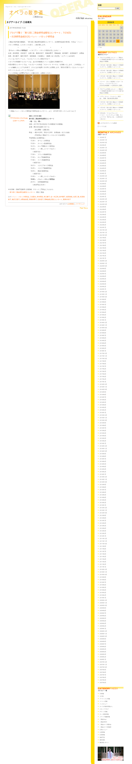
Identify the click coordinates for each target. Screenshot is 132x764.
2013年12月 (103, 477)
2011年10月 (103, 544)
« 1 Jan (100, 47)
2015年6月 (103, 430)
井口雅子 (47, 197)
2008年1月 (103, 659)
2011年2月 (103, 564)
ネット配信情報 (104, 714)
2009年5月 (103, 618)
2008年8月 (103, 641)
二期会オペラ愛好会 (105, 724)
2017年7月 (103, 366)
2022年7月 (103, 212)
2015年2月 (103, 441)
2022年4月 (103, 220)
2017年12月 (103, 353)
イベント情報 (103, 701)
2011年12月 (103, 538)
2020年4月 (103, 281)
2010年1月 (103, 598)
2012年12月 (103, 508)
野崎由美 (47, 199)
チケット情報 (103, 711)
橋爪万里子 (16, 199)
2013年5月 (103, 495)
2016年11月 (103, 387)
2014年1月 (103, 474)
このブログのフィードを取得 (108, 123)
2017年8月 (103, 364)
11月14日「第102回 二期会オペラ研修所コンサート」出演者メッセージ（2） (111, 71)
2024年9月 (103, 153)
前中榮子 (62, 197)
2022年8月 (103, 209)
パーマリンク (80, 204)
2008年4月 (103, 652)
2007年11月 (103, 664)
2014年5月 (103, 464)
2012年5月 (103, 526)
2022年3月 (103, 222)
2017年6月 (103, 369)
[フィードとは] (102, 126)
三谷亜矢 (33, 197)
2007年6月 (103, 677)
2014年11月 (103, 448)
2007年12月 (103, 662)
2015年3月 (103, 438)
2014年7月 (103, 459)
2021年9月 (103, 238)
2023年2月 (103, 194)
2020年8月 (103, 271)
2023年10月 (103, 181)
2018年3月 (103, 346)
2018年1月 (103, 351)
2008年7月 (103, 644)
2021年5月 (103, 248)
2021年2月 (103, 256)
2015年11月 (103, 418)
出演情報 (102, 735)
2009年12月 (103, 600)
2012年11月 (103, 510)
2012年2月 (103, 533)
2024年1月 (103, 173)
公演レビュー (103, 729)
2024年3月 (103, 168)
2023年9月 (103, 184)
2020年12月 (103, 261)
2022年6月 (103, 214)
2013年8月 (103, 487)
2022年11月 (103, 202)
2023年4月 (103, 191)
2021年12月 (103, 230)
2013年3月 (103, 500)
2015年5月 (103, 433)
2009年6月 (103, 616)
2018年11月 (103, 325)
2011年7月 (103, 551)
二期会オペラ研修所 (105, 727)
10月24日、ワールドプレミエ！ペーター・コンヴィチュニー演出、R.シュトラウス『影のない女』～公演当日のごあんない (111, 116)
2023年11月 (103, 178)
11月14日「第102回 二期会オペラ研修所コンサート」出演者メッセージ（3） (111, 66)
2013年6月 (103, 492)
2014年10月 (103, 451)
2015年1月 (103, 443)
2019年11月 (103, 294)
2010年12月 (103, 569)
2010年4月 (103, 590)
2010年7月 (103, 582)
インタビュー (103, 704)
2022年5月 (103, 217)
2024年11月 (103, 148)
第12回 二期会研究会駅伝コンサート (22, 192)
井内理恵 (40, 197)
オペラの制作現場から (106, 706)
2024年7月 (103, 158)
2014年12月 (103, 446)
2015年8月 (103, 425)
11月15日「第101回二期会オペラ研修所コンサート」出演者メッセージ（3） (111, 103)
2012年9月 (103, 515)
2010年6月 (103, 585)
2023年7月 (103, 189)
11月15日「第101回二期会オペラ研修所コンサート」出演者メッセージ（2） (111, 108)
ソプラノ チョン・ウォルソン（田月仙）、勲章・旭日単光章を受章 (110, 97)
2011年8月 (103, 549)
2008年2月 (103, 657)
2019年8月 (103, 302)
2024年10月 (103, 150)
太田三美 (76, 197)
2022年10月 (103, 204)
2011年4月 (103, 559)
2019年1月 (103, 320)
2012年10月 (103, 513)
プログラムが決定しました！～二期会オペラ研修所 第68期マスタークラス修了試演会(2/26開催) (111, 91)
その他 (102, 696)
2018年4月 (103, 343)
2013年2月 (103, 502)
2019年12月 (103, 292)
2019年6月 (103, 307)
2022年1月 (103, 227)
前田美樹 (69, 197)
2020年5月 (103, 279)
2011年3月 (103, 562)
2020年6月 (103, 276)
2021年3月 (103, 253)
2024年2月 (103, 171)
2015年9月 (103, 423)
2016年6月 (103, 400)
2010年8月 (103, 580)
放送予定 (102, 737)
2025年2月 (103, 145)
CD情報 (102, 693)
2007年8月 (103, 672)
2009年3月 (103, 623)
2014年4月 (103, 466)
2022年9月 (103, 207)
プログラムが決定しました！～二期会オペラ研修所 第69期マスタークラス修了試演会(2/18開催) (111, 59)
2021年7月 (103, 243)
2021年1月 (103, 258)
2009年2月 (103, 626)
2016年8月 (103, 394)
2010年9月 (103, 577)
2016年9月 (103, 392)
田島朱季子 (33, 199)
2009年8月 (103, 610)
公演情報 (71, 204)
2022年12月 (103, 199)
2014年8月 (103, 456)
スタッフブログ (104, 709)
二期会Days (103, 719)
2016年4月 (103, 405)
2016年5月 (103, 402)
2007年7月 (103, 675)
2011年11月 (103, 541)
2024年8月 (103, 155)
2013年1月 (103, 505)
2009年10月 (103, 605)
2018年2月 (103, 348)
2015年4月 (103, 436)
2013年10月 (103, 482)
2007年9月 (103, 670)
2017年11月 (103, 356)
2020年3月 (103, 284)
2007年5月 (103, 680)
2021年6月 (103, 245)
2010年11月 (103, 572)
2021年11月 (103, 232)
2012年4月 (103, 528)
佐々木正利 (54, 197)
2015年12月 (103, 415)
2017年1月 (103, 382)
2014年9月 (103, 454)
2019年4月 (103, 312)
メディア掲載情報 (105, 717)
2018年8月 (103, 333)
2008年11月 (103, 634)
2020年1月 (103, 289)
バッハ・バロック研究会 (20, 197)
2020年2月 (103, 286)
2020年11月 (103, 263)
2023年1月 (103, 196)
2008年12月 (103, 631)
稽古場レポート (104, 742)
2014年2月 (103, 472)
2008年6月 (103, 646)
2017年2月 (103, 379)
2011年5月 (103, 556)
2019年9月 (103, 299)
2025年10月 (103, 142)
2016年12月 (103, 384)
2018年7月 (103, 335)
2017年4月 (103, 374)
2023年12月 (103, 176)
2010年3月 (103, 592)
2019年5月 (103, 310)
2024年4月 (103, 166)
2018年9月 (103, 330)
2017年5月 (103, 371)
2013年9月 (103, 484)
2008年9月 (103, 639)
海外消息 (102, 740)
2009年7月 (103, 613)
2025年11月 (103, 140)
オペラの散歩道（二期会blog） (49, 12)
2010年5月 (103, 587)
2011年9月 (103, 546)
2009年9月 (103, 608)
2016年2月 (103, 410)
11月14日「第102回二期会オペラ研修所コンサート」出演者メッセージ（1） (111, 77)
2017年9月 (103, 361)
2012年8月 (103, 518)
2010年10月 (103, 574)
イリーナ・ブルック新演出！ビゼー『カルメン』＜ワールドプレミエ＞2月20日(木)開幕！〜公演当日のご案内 (111, 83)
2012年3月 (103, 531)
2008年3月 (103, 654)
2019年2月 (103, 317)
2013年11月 (103, 479)
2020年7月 (103, 274)
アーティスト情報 (105, 699)
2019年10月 (103, 297)
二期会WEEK (103, 722)
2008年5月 (103, 649)
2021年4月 (103, 250)
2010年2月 (103, 595)
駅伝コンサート (56, 199)
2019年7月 (103, 304)
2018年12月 (103, 322)
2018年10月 (103, 328)
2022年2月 (103, 225)
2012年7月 (103, 520)
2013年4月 (103, 497)
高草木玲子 (67, 199)
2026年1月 (103, 137)
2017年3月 (103, 376)
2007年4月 (103, 682)
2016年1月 (103, 412)
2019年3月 (103, 315)
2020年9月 (103, 268)
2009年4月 (103, 621)
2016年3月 (103, 407)
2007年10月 (103, 667)
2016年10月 (103, 389)
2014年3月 (103, 469)
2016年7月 (103, 397)
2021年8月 (103, 240)
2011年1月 (103, 567)
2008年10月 (103, 636)
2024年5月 (103, 163)
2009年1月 (103, 628)
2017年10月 (103, 358)
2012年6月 (103, 523)
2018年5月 (103, 340)
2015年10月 (103, 420)
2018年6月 (103, 338)
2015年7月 (103, 428)
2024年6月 (103, 160)
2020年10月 (103, 266)
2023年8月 (103, 186)
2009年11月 (103, 603)
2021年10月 (103, 235)
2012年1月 (103, 536)
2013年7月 (103, 490)
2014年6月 (103, 461)
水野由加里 (24, 199)
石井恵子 (41, 199)
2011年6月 (103, 554)
